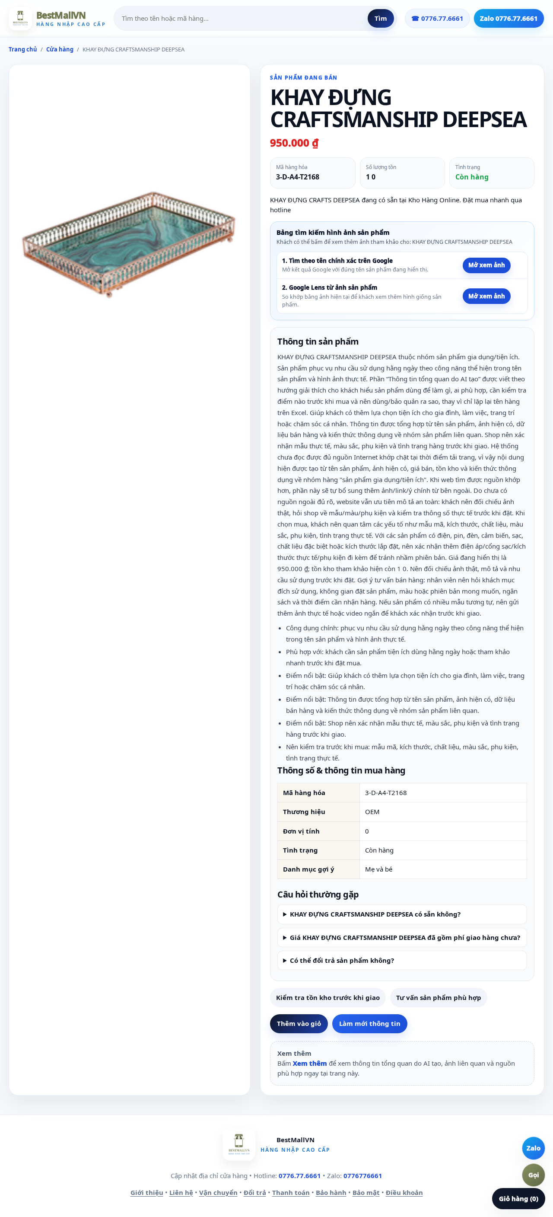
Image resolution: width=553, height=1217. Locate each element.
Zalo (533, 1148)
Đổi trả (255, 1192)
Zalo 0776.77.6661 (509, 18)
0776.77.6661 (300, 1175)
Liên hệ (181, 1192)
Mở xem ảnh (486, 265)
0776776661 (362, 1175)
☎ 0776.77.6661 (437, 18)
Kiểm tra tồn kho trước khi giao (328, 997)
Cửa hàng (59, 49)
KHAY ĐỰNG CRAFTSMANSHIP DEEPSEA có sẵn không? (375, 914)
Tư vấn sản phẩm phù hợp (438, 997)
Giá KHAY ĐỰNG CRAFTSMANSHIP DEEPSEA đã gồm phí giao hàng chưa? (405, 937)
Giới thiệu (146, 1192)
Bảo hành (331, 1192)
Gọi (533, 1174)
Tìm (381, 18)
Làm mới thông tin (369, 1023)
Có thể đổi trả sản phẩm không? (342, 960)
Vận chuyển (218, 1192)
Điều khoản (404, 1192)
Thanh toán (291, 1192)
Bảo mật (366, 1192)
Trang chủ (23, 49)
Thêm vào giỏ (299, 1023)
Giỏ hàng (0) (518, 1198)
